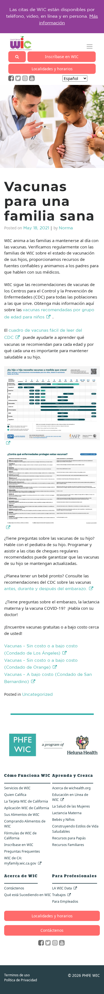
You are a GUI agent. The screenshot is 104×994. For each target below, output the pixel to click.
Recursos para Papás (69, 838)
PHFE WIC (91, 975)
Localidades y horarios (52, 68)
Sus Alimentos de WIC (21, 814)
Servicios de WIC (17, 788)
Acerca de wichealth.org (71, 788)
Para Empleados (65, 901)
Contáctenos (14, 888)
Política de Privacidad (20, 980)
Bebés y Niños (63, 819)
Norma (66, 228)
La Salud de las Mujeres (71, 806)
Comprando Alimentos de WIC (24, 824)
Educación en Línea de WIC (70, 797)
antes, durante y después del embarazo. (45, 589)
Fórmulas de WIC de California (20, 836)
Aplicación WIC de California (26, 808)
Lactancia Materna (67, 813)
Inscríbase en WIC (61, 56)
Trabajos (59, 894)
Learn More (83, 20)
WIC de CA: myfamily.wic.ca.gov (20, 861)
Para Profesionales (74, 876)
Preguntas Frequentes (22, 851)
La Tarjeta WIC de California (26, 801)
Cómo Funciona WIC (27, 776)
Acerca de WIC (21, 876)
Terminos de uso (17, 975)
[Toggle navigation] (89, 46)
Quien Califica (15, 794)
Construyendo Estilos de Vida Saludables (75, 829)
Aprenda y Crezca (72, 776)
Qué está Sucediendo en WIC (27, 894)
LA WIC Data (62, 888)
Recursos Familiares (68, 844)
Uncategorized (37, 695)
